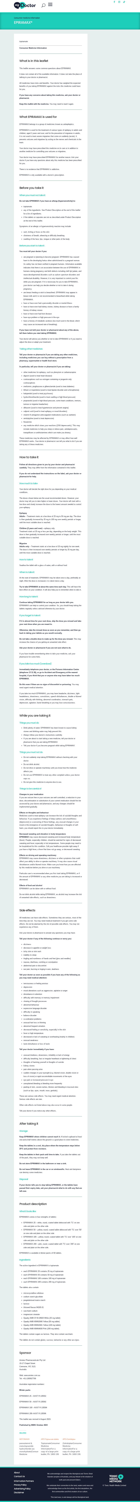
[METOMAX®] (30, 1447)
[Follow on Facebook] (114, 2)
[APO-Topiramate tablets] (52, 1447)
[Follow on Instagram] (119, 2)
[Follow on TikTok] (124, 2)
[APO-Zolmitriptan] (73, 1447)
